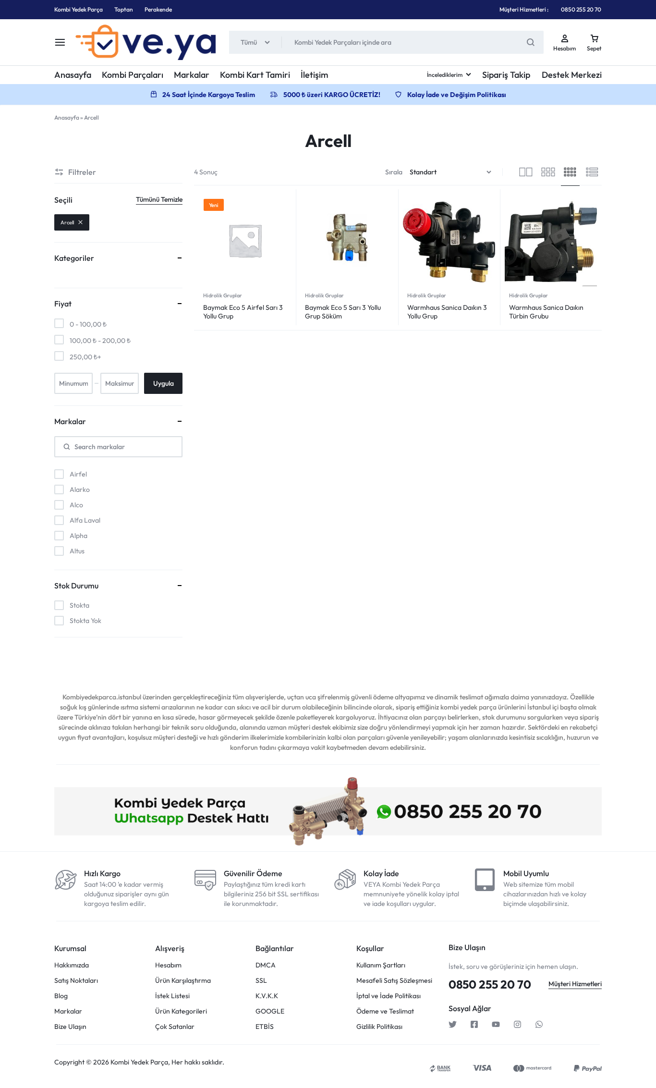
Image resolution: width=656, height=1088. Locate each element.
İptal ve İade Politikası (388, 996)
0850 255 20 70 (581, 9)
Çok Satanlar (174, 1027)
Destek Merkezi (572, 74)
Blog (61, 996)
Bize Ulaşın (70, 1027)
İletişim (314, 74)
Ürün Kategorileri (181, 1011)
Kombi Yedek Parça (78, 9)
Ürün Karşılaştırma (183, 981)
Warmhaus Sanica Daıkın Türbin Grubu (546, 311)
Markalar (191, 74)
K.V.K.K (266, 996)
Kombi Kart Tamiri (255, 74)
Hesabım (168, 965)
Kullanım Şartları (380, 965)
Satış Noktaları (76, 981)
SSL (261, 981)
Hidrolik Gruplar (222, 295)
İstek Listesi (172, 996)
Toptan (123, 9)
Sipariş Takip (506, 74)
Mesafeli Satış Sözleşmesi (394, 981)
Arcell (67, 222)
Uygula (163, 383)
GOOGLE (269, 1011)
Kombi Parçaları (132, 74)
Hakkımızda (71, 965)
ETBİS (264, 1027)
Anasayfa (72, 74)
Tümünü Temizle (159, 199)
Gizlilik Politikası (379, 1027)
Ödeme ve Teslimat (385, 1011)
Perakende (158, 9)
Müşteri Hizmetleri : (523, 9)
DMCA (265, 965)
